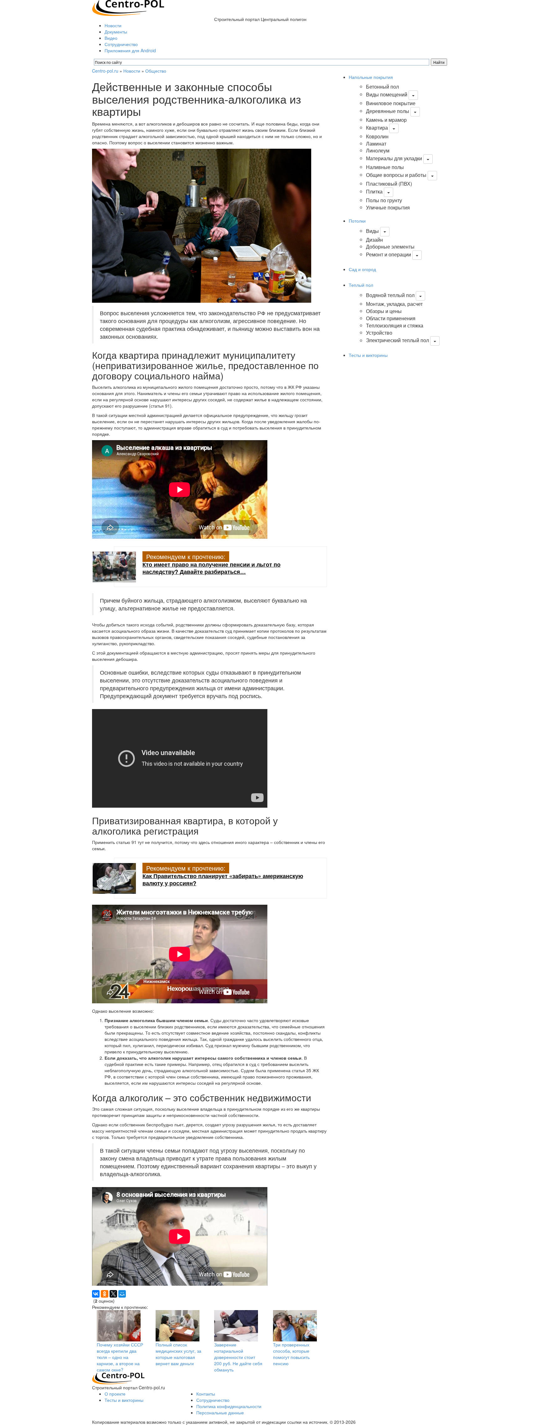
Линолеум (377, 150)
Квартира (377, 127)
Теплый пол (361, 285)
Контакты (205, 1394)
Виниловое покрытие (390, 103)
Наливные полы (385, 167)
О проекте (115, 1394)
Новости (113, 25)
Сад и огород (362, 269)
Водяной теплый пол (390, 295)
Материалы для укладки (394, 158)
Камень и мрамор (386, 119)
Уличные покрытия (388, 207)
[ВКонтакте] (96, 1294)
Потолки (357, 221)
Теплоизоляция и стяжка (394, 325)
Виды (372, 230)
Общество (155, 71)
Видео (111, 38)
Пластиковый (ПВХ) (389, 183)
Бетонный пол (382, 86)
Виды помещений (386, 94)
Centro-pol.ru (105, 71)
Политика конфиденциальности (228, 1406)
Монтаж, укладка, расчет (394, 303)
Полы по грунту (384, 200)
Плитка (374, 191)
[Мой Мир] (122, 1294)
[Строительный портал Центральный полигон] (128, 7)
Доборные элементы (390, 246)
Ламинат (376, 143)
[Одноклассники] (104, 1294)
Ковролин (377, 136)
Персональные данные (220, 1412)
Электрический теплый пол (397, 340)
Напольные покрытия (371, 77)
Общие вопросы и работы (396, 174)
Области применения (390, 318)
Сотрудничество (121, 44)
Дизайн (374, 239)
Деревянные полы (387, 111)
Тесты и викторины (368, 355)
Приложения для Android (130, 50)
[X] (113, 1294)
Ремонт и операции (388, 254)
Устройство (379, 332)
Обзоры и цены (384, 311)
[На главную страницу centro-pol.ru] (118, 1378)
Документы (116, 31)
